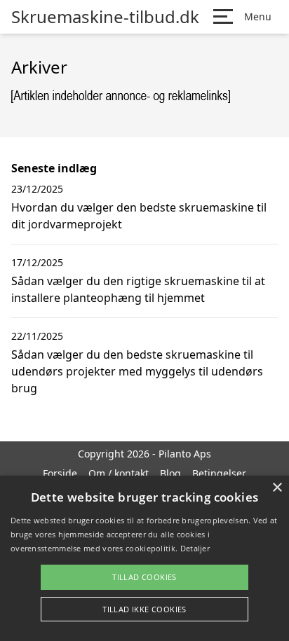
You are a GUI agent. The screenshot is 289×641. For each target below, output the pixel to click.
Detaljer (195, 548)
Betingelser (219, 473)
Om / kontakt (118, 473)
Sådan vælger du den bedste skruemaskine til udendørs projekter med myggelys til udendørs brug (137, 371)
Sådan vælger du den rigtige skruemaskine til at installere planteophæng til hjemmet (138, 289)
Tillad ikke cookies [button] (144, 609)
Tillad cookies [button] (144, 577)
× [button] (276, 488)
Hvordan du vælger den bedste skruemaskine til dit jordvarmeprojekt (139, 216)
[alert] (144, 558)
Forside (60, 473)
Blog (170, 473)
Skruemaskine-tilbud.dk (105, 17)
